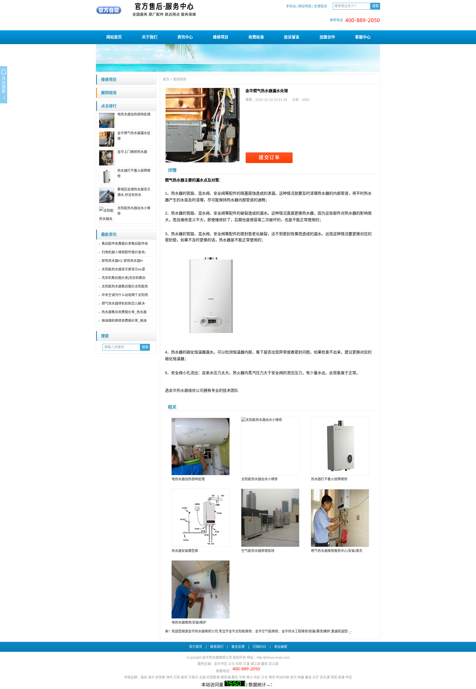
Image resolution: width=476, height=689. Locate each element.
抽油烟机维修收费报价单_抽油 (124, 321)
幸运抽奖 (280, 647)
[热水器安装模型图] (200, 518)
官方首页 (195, 647)
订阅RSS (259, 647)
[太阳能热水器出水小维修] (270, 446)
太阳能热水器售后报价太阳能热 (125, 286)
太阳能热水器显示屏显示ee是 (123, 269)
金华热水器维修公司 (186, 390)
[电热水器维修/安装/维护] (200, 589)
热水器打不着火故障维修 (329, 479)
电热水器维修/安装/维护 (189, 622)
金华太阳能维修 (240, 631)
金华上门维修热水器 (132, 152)
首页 (166, 79)
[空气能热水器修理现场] (270, 518)
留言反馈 (238, 647)
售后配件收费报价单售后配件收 (125, 244)
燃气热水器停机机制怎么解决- (124, 303)
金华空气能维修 (266, 631)
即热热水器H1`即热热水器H (122, 261)
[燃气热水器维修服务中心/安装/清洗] (340, 518)
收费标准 (256, 37)
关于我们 (149, 37)
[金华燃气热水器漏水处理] (202, 125)
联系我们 (216, 647)
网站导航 (305, 6)
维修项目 (220, 37)
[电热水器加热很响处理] (200, 446)
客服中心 (362, 37)
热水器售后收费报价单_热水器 (124, 312)
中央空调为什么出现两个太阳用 (125, 295)
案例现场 (109, 93)
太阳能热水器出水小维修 (259, 479)
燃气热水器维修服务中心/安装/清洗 (336, 551)
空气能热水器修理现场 (257, 551)
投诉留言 (291, 37)
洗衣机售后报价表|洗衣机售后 (123, 278)
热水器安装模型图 (185, 551)
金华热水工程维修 (295, 631)
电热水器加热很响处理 (133, 114)
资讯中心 (185, 37)
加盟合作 (327, 37)
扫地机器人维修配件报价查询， (125, 252)
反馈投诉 (320, 6)
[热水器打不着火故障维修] (340, 446)
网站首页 (114, 37)
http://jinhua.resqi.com (273, 657)
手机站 (291, 6)
